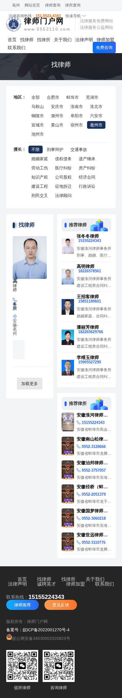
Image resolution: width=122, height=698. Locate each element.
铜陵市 (37, 115)
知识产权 (39, 177)
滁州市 (57, 115)
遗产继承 (87, 158)
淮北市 (96, 106)
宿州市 (76, 125)
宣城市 (37, 125)
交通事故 (78, 149)
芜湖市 (92, 97)
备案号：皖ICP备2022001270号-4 (38, 629)
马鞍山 (37, 106)
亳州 (16, 5)
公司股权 (63, 177)
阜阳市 (76, 115)
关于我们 (63, 39)
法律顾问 (63, 195)
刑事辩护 (55, 149)
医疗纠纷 (63, 168)
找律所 (43, 39)
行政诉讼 (87, 186)
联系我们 (16, 47)
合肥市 (53, 97)
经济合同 (87, 177)
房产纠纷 (87, 168)
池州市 (37, 134)
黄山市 (57, 125)
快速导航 (73, 16)
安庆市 (57, 106)
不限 (35, 149)
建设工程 (39, 186)
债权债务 (63, 158)
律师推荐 (22, 604)
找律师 (26, 39)
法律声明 (84, 39)
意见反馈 (60, 604)
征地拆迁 (63, 186)
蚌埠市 (72, 97)
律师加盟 (105, 39)
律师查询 (52, 5)
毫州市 (96, 125)
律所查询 (73, 5)
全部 (35, 97)
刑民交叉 (39, 195)
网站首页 (32, 5)
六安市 (96, 115)
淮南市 (76, 106)
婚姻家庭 (39, 158)
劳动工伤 (39, 168)
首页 (12, 39)
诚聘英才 (46, 584)
